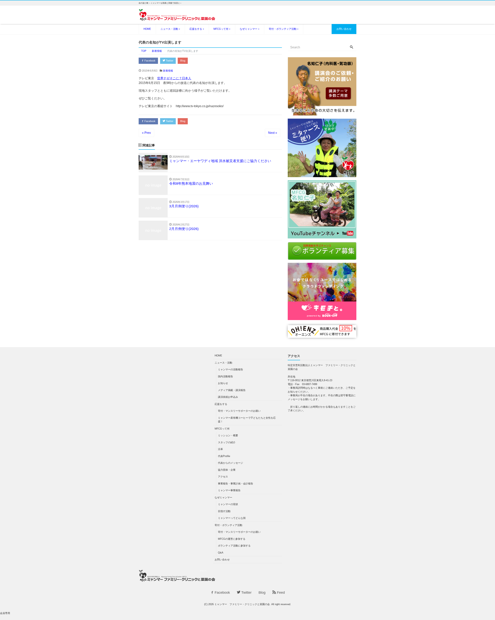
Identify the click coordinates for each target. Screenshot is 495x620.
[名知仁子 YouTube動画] (322, 236)
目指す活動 (224, 511)
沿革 (220, 449)
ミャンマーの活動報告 (230, 369)
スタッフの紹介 (227, 442)
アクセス (223, 476)
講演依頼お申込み (228, 396)
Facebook (149, 60)
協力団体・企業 (227, 469)
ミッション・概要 (228, 435)
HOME (147, 28)
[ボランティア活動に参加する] (322, 257)
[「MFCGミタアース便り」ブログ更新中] (322, 174)
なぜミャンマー (248, 28)
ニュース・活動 (169, 28)
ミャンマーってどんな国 (232, 518)
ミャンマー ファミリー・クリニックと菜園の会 (242, 604)
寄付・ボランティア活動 (282, 28)
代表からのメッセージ (230, 462)
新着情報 (168, 70)
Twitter (169, 60)
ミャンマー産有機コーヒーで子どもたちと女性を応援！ (247, 419)
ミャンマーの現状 (228, 504)
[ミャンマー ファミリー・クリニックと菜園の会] (177, 17)
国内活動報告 (225, 376)
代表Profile (224, 456)
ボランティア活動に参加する (234, 545)
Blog (182, 60)
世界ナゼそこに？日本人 (174, 78)
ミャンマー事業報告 (229, 490)
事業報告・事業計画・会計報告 (235, 483)
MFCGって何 (220, 28)
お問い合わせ (344, 28)
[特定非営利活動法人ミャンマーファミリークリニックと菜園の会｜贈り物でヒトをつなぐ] (322, 335)
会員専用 (5, 613)
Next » (272, 132)
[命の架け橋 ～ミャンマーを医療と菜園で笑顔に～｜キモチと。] (322, 317)
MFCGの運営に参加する (231, 538)
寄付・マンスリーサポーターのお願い (239, 410)
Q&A (220, 552)
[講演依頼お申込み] (322, 113)
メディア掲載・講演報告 (232, 390)
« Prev (146, 132)
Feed (280, 592)
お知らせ (223, 383)
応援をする (195, 28)
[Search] (351, 47)
